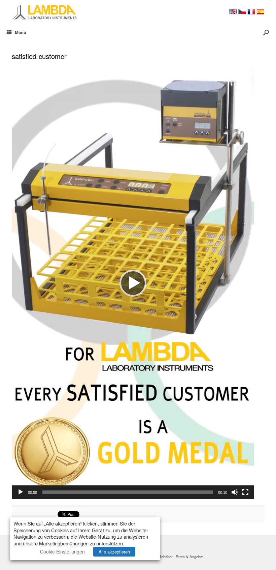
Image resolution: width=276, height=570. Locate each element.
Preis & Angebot (189, 556)
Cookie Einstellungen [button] (62, 551)
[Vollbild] (245, 492)
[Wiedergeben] (20, 492)
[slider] (127, 492)
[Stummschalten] (234, 492)
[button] (132, 283)
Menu (20, 32)
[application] (133, 283)
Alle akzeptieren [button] (114, 551)
